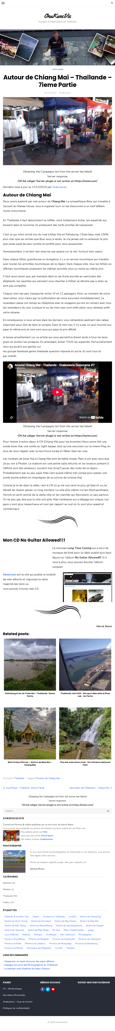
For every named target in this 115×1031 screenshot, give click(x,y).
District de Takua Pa (14, 930)
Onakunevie (65, 92)
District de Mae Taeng (15, 925)
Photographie (85, 934)
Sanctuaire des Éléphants (39, 948)
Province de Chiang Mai (47, 778)
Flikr (45, 832)
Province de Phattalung (86, 943)
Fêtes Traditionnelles (74, 930)
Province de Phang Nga (60, 943)
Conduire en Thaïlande (54, 916)
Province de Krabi (13, 943)
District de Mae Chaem (65, 921)
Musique (38, 934)
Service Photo (37, 868)
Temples (70, 948)
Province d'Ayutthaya (15, 939)
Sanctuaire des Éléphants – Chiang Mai (89, 787)
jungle (91, 930)
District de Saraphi (95, 925)
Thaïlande (57, 69)
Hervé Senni (47, 835)
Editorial (7, 883)
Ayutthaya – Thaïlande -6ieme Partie (25, 787)
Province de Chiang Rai (89, 939)
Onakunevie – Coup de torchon (17, 1001)
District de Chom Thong (16, 921)
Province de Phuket (14, 948)
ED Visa (56, 930)
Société (58, 948)
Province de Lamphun (35, 943)
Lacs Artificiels (12, 934)
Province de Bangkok (39, 939)
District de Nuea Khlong (41, 925)
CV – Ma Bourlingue (12, 988)
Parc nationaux (67, 934)
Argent (35, 916)
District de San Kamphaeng (69, 925)
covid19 (72, 916)
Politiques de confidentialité (16, 1008)
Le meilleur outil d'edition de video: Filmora (27, 968)
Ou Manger (51, 934)
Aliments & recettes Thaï (17, 916)
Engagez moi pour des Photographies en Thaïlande (31, 965)
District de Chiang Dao (90, 916)
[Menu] (3, 3)
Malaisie (7, 889)
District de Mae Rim (89, 921)
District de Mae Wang (38, 930)
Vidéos (6, 902)
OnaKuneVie (57, 16)
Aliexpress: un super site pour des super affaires (29, 961)
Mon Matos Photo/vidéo (14, 995)
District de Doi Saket (41, 921)
